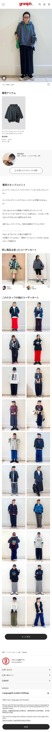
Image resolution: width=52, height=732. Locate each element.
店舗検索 (5, 681)
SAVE (26, 727)
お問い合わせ (7, 670)
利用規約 (5, 688)
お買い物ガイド (8, 675)
